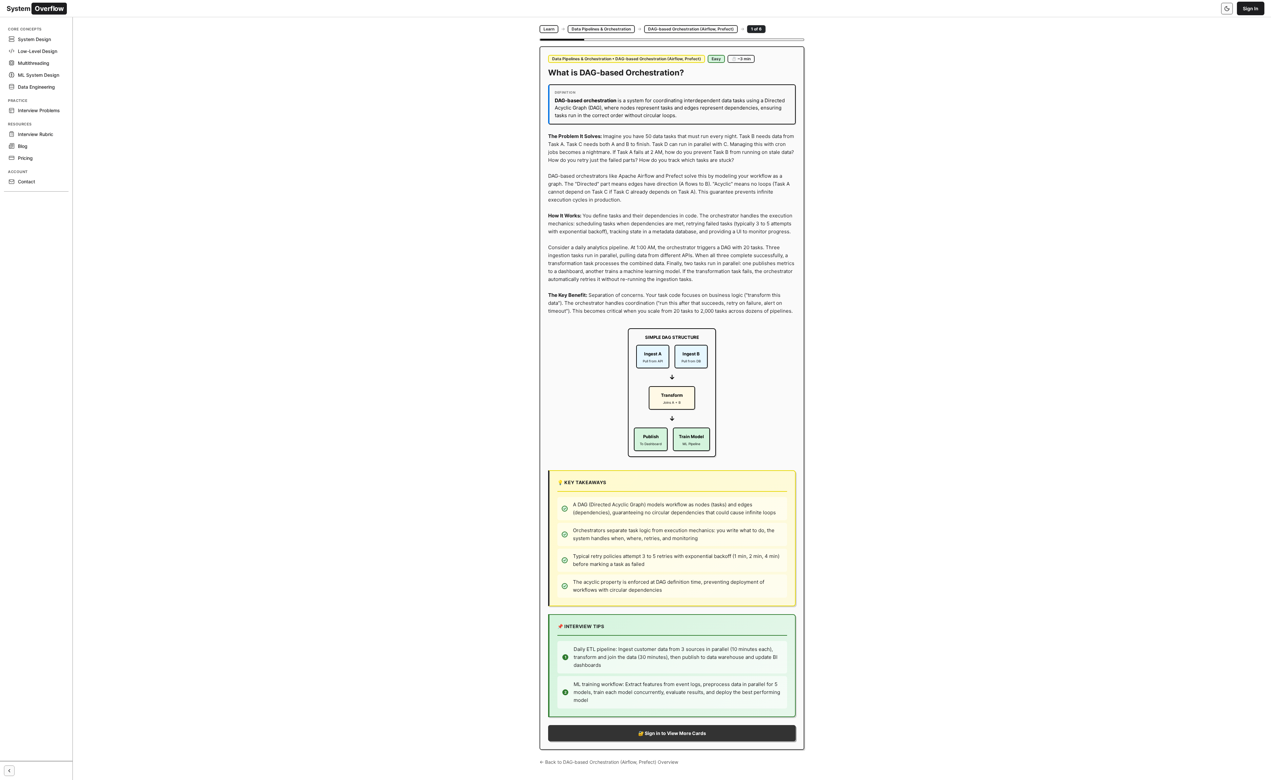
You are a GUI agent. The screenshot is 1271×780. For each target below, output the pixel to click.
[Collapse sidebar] (9, 770)
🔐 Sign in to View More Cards (672, 733)
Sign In (1250, 8)
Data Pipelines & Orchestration (601, 28)
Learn (548, 28)
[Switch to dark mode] (1227, 9)
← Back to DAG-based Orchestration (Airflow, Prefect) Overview (609, 762)
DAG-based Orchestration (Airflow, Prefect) (691, 28)
